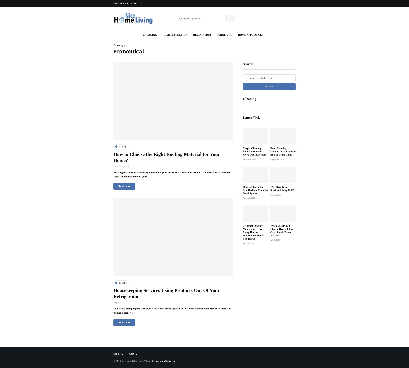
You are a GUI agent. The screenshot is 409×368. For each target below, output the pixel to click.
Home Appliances (250, 34)
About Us (136, 3)
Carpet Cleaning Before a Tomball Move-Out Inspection (254, 151)
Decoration (202, 34)
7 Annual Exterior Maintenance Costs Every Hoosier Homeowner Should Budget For (253, 232)
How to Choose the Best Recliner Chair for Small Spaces (255, 190)
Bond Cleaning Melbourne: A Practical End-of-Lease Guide (283, 151)
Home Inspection (175, 34)
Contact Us (120, 3)
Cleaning (150, 34)
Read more (124, 186)
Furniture (224, 34)
